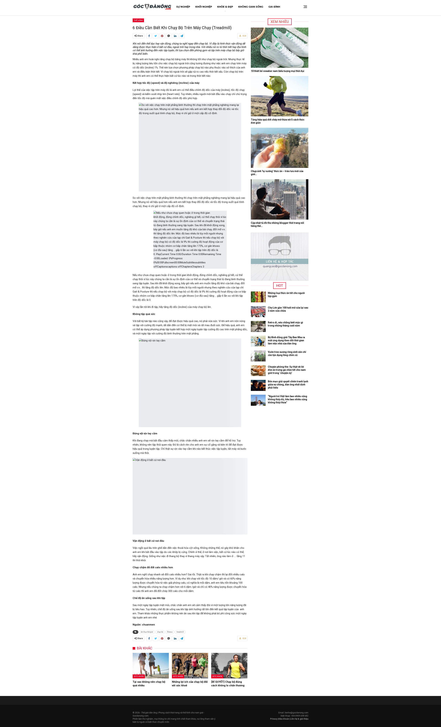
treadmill (180, 632)
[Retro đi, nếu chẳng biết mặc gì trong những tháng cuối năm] (258, 326)
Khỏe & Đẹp (225, 6)
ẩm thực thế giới (147, 632)
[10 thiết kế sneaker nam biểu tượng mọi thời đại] (279, 48)
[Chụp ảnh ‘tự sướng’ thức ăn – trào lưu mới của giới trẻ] (279, 148)
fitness (170, 632)
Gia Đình (274, 6)
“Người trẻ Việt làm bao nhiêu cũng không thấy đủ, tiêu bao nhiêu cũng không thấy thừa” (287, 399)
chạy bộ (160, 632)
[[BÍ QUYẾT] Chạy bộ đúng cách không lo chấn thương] (229, 665)
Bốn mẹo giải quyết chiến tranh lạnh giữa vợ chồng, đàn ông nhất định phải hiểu (288, 384)
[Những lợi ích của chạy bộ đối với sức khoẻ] (190, 665)
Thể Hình (138, 20)
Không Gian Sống (250, 6)
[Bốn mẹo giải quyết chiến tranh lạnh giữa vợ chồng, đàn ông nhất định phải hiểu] (258, 385)
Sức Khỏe (139, 676)
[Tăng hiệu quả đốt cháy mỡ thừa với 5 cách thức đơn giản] (279, 96)
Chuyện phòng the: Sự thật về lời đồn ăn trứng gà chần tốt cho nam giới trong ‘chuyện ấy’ (287, 369)
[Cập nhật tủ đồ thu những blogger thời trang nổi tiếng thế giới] (279, 199)
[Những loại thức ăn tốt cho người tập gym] (258, 296)
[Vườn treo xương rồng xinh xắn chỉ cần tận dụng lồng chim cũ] (258, 355)
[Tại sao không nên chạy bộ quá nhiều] (151, 665)
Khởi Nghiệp (203, 6)
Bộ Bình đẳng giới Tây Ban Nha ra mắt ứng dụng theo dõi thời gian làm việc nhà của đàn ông (286, 340)
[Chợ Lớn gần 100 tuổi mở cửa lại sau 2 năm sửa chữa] (258, 311)
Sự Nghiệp (183, 6)
